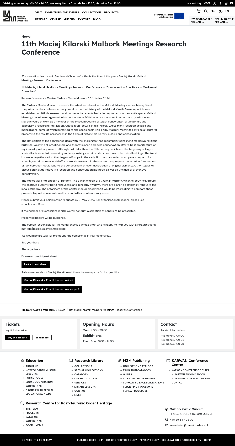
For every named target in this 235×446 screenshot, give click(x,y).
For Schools (34, 377)
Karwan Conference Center (190, 370)
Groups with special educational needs (40, 392)
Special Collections (88, 370)
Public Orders (86, 440)
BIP (101, 440)
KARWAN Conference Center (190, 362)
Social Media (34, 425)
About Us (32, 366)
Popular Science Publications (143, 382)
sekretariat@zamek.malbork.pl (189, 425)
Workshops (34, 386)
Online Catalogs (85, 378)
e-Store (84, 19)
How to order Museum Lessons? (41, 372)
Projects (111, 12)
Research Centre (48, 19)
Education (34, 360)
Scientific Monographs (139, 378)
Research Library (88, 360)
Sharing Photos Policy (121, 440)
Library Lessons (85, 386)
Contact (80, 390)
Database (32, 417)
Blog (97, 19)
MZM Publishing (136, 360)
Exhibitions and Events (62, 12)
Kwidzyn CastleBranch (201, 21)
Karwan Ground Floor (189, 374)
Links (77, 395)
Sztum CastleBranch (224, 21)
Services (80, 382)
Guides (127, 374)
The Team (32, 408)
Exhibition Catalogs (137, 370)
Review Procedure (135, 390)
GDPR (207, 440)
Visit (38, 12)
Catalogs (81, 374)
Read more (42, 337)
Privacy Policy (149, 440)
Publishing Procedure (138, 386)
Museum (69, 19)
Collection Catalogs (138, 366)
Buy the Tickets (17, 337)
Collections (92, 12)
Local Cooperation (39, 381)
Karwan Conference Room (192, 378)
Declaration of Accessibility (181, 440)
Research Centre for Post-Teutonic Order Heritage (69, 403)
